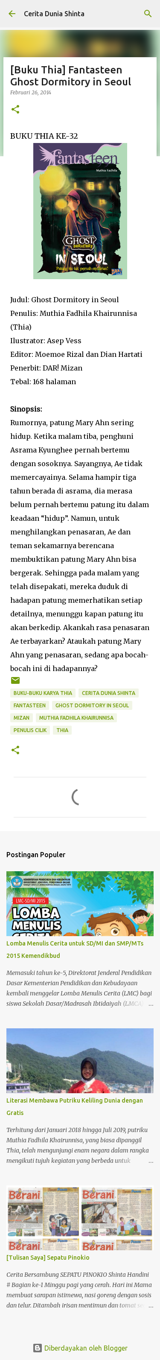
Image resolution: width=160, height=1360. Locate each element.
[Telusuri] (148, 13)
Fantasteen (30, 705)
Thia (62, 730)
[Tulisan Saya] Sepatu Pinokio (48, 1257)
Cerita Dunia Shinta (54, 14)
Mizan (21, 718)
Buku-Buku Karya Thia (43, 693)
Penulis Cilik (30, 730)
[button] (15, 110)
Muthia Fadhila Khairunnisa (76, 718)
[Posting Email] (15, 683)
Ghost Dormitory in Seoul (92, 705)
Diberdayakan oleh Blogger (85, 1348)
